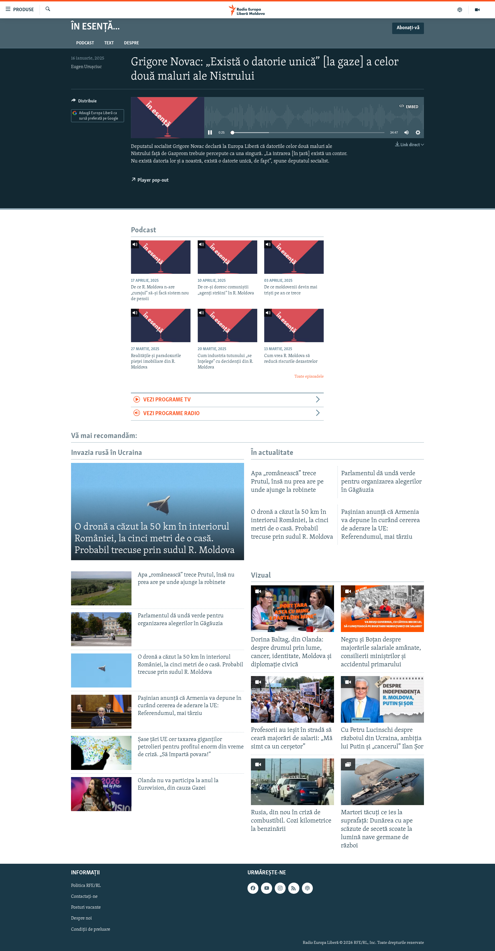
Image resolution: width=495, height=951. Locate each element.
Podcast (85, 43)
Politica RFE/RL (86, 886)
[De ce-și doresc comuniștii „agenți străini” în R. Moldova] (227, 257)
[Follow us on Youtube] (266, 888)
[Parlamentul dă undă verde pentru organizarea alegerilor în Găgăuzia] (101, 629)
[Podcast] (460, 10)
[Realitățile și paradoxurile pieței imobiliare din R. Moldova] (160, 325)
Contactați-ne (84, 897)
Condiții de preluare (90, 929)
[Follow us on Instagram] (280, 888)
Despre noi (81, 918)
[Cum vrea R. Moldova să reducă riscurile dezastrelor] (294, 325)
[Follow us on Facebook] (252, 888)
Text (109, 43)
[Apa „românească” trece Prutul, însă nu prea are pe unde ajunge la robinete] (101, 588)
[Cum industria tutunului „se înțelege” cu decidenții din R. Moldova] (227, 325)
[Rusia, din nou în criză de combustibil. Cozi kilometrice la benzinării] (292, 781)
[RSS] (293, 888)
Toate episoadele (309, 377)
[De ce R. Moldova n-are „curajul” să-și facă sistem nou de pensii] (160, 257)
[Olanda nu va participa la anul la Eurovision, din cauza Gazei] (101, 794)
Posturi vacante (86, 908)
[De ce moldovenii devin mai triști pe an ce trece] (294, 257)
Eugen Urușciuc (86, 67)
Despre (131, 43)
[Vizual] (477, 10)
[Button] (84, 102)
